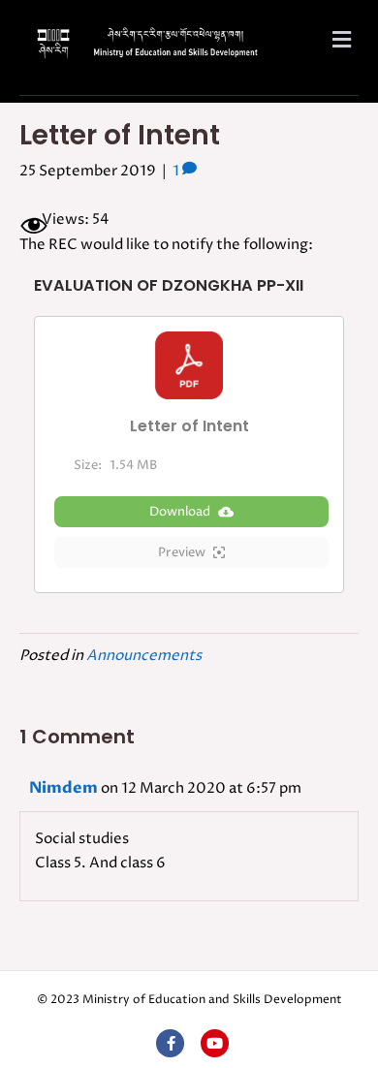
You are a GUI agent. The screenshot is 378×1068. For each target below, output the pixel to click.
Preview (181, 552)
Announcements (144, 655)
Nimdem (63, 788)
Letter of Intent (189, 426)
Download (179, 511)
